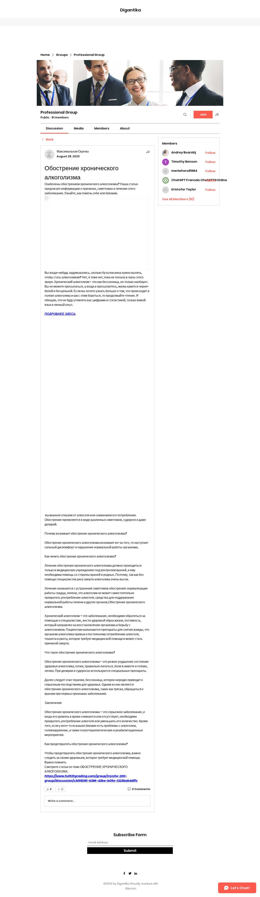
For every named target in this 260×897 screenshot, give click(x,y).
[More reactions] (60, 789)
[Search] (185, 114)
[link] (54, 128)
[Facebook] (124, 873)
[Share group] (217, 114)
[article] (97, 478)
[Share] (148, 151)
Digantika (130, 10)
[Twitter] (130, 873)
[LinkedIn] (136, 873)
